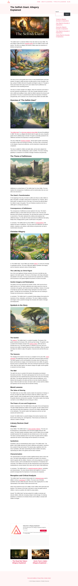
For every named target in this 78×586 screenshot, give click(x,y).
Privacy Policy (40, 578)
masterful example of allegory (35, 468)
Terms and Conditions (32, 578)
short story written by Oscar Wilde (30, 132)
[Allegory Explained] (16, 2)
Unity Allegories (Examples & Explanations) (63, 32)
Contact (45, 578)
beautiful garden (29, 43)
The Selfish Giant (15, 132)
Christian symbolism (25, 140)
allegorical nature (40, 478)
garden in (15, 340)
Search (57, 11)
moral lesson (22, 480)
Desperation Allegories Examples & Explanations (62, 28)
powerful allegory (40, 222)
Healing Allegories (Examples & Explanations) (63, 35)
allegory (36, 263)
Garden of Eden (33, 343)
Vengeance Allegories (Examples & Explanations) (62, 20)
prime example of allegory (34, 428)
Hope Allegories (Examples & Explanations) (63, 24)
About (49, 578)
